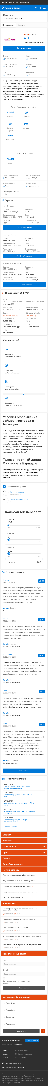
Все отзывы (24, 771)
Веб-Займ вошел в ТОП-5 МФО (15, 927)
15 (43, 655)
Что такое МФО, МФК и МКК (14, 897)
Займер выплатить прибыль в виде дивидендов (22, 944)
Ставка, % (10, 548)
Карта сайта (22, 1057)
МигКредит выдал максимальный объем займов (22, 936)
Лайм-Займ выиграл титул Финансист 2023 (20, 919)
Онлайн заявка (25, 48)
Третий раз (10, 1017)
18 (43, 620)
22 (43, 581)
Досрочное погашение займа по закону (19, 875)
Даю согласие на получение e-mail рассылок (16, 982)
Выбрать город (23, 1051)
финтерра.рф (31, 315)
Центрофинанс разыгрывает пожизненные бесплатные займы (20, 910)
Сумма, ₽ (10, 519)
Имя (4, 960)
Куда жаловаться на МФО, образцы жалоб (20, 880)
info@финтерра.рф (10, 315)
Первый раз (10, 1003)
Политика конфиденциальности (13, 1067)
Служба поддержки (25, 1054)
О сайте (4, 1051)
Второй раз (10, 1010)
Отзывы (21, 25)
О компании (8, 25)
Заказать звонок (32, 1040)
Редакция (5, 1054)
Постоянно (10, 1024)
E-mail (5, 970)
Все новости (12, 826)
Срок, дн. (10, 533)
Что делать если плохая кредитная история (20, 892)
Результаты (43, 1031)
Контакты (5, 1057)
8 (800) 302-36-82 (10, 2)
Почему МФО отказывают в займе (16, 886)
